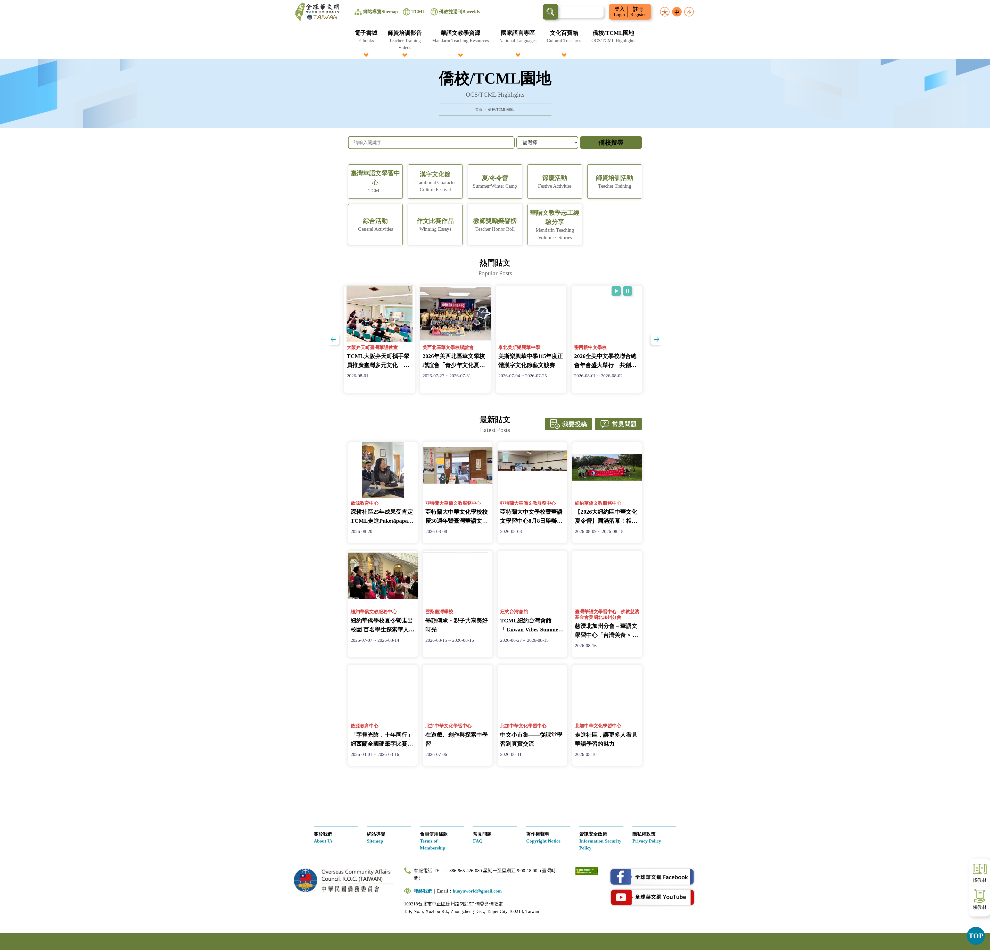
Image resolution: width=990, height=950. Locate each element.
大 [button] (665, 12)
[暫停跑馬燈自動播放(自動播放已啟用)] (627, 291)
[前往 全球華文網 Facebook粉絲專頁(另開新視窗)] (652, 877)
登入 (619, 11)
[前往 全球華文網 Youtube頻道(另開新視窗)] (652, 897)
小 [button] (689, 12)
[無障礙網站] (586, 871)
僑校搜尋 (611, 142)
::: (495, 31)
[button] (366, 40)
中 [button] (677, 12)
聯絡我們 (423, 891)
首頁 (478, 110)
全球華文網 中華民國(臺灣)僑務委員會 (317, 12)
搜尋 (550, 12)
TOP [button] (976, 936)
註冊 (638, 11)
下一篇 (657, 339)
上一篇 (333, 339)
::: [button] (6, 3)
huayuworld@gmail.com (477, 891)
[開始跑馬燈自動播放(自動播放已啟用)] (616, 291)
